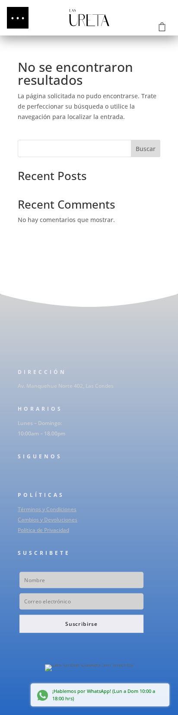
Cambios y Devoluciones (47, 519)
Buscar (146, 149)
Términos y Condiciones (47, 509)
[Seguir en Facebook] (20, 474)
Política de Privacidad (43, 530)
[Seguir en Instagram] (37, 474)
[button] (18, 18)
